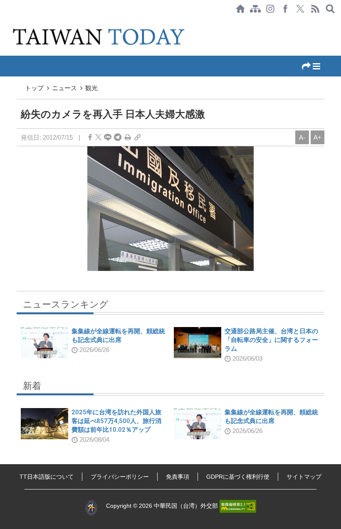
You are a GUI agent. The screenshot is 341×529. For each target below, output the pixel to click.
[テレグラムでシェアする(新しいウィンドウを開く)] (118, 137)
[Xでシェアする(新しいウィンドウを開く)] (300, 8)
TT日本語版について (47, 476)
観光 (91, 87)
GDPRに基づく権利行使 (237, 476)
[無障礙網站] (238, 505)
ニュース (64, 87)
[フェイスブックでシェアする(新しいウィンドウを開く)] (285, 8)
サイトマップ (304, 476)
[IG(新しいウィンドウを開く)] (270, 8)
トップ (34, 87)
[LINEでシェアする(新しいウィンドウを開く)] (108, 137)
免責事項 (177, 476)
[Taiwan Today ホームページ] (240, 8)
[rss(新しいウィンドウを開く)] (315, 8)
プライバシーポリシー (120, 476)
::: (2, 21)
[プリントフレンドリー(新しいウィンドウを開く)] (128, 137)
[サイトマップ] (255, 8)
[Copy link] (137, 137)
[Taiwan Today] (100, 36)
